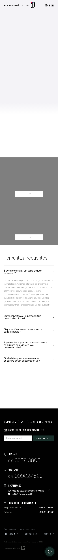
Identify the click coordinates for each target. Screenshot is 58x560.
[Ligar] (22, 457)
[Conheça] (29, 179)
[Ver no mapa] (27, 489)
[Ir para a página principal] (28, 421)
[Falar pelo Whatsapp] (23, 472)
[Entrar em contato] (49, 551)
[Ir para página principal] (19, 5)
